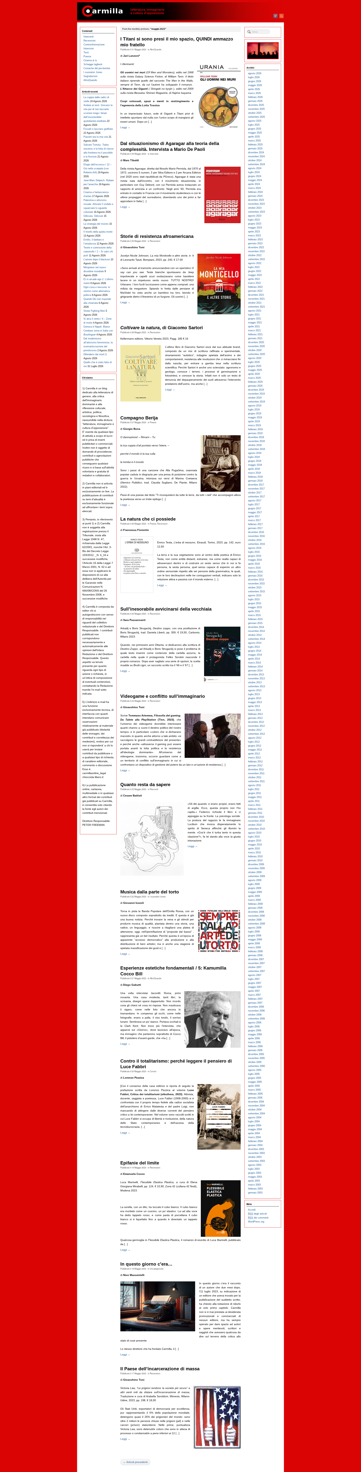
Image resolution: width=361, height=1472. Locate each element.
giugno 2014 (254, 650)
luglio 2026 (254, 77)
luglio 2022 (254, 267)
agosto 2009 (254, 880)
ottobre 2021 (255, 302)
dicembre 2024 (256, 152)
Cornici (153, 1071)
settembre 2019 (256, 401)
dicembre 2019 (256, 389)
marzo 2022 (254, 283)
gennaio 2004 (255, 1145)
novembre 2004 (256, 1105)
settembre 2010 (256, 828)
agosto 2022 (254, 263)
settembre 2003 (256, 1161)
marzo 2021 (254, 330)
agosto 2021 (254, 310)
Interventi (88, 36)
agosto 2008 (254, 927)
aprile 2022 (254, 279)
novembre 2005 (256, 1058)
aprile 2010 (254, 848)
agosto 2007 (254, 975)
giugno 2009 (254, 888)
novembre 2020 (256, 346)
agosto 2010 (254, 832)
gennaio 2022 (255, 290)
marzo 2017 (254, 520)
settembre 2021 (256, 306)
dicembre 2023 (256, 200)
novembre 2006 (256, 1010)
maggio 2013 (255, 702)
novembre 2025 (256, 109)
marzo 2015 (254, 615)
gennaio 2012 (255, 765)
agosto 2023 (254, 215)
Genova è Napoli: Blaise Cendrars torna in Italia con (98, 330)
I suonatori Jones (158, 896)
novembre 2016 (256, 536)
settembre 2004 (256, 1113)
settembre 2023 (256, 211)
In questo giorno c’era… (146, 1264)
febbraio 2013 (255, 714)
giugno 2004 (254, 1125)
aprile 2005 (254, 1085)
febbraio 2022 (255, 287)
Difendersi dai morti (94, 354)
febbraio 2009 (255, 903)
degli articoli (257, 1213)
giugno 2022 (254, 271)
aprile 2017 (254, 516)
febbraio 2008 (255, 951)
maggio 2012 (255, 749)
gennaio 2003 (255, 1192)
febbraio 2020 (255, 381)
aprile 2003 (254, 1180)
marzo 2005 (254, 1089)
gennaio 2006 (255, 1050)
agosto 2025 (254, 120)
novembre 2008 (256, 915)
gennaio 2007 (255, 1002)
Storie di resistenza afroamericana (156, 236)
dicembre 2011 (256, 769)
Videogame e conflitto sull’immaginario (162, 696)
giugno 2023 (254, 223)
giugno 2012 (254, 745)
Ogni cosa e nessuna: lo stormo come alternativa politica (96, 291)
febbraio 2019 (255, 429)
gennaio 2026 (255, 101)
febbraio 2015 (255, 619)
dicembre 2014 (256, 627)
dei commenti (258, 1217)
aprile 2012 (254, 753)
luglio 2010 (254, 836)
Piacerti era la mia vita (95, 136)
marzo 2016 (254, 567)
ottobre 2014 (255, 635)
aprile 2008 (254, 943)
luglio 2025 (254, 124)
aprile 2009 (254, 896)
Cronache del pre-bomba (96, 68)
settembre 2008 (256, 923)
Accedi (252, 1209)
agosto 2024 (254, 168)
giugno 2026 (254, 81)
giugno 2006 (254, 1030)
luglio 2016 (254, 551)
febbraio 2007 (255, 998)
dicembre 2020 (256, 342)
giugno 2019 (254, 413)
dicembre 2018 (256, 437)
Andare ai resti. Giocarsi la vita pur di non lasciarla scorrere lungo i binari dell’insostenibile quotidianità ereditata (97, 113)
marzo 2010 (254, 852)
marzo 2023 (254, 235)
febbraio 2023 (255, 239)
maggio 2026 (255, 85)
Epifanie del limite (139, 1162)
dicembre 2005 (256, 1054)
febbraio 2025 (255, 144)
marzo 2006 (254, 1042)
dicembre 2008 (256, 911)
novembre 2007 (256, 963)
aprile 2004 (254, 1133)
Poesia (153, 422)
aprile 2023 (254, 231)
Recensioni (155, 240)
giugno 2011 (254, 793)
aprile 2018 (254, 468)
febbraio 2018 (255, 476)
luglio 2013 (254, 694)
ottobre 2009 (255, 872)
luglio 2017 (254, 504)
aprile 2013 (254, 706)
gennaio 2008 (255, 955)
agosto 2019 (254, 405)
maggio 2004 (255, 1129)
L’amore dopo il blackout (96, 259)
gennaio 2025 (255, 148)
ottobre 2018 (255, 445)
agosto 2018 (254, 453)
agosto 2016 (254, 548)
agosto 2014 (254, 642)
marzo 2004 (254, 1137)
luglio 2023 (254, 219)
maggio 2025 (255, 132)
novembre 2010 (256, 820)
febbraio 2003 (255, 1188)
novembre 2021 (256, 298)
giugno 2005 (254, 1078)
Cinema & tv (90, 60)
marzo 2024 (254, 188)
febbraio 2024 (255, 192)
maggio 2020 (255, 370)
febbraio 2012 (255, 761)
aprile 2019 (254, 421)
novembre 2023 (256, 203)
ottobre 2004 (255, 1109)
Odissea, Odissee (93, 216)
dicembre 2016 (256, 532)
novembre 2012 (256, 726)
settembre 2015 (256, 591)
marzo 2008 (254, 947)
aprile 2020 (254, 374)
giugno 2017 (254, 508)
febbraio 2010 (255, 856)
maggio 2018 (255, 464)
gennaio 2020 (255, 385)
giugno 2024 (254, 176)
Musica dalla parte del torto (149, 891)
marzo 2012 (254, 757)
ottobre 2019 (255, 397)
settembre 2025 (256, 116)
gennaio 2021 (255, 338)
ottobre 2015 (255, 587)
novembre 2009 (256, 868)
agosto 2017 (254, 500)
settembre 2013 (256, 686)
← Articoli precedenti (135, 1462)
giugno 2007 (254, 983)
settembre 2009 (256, 876)
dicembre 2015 (256, 579)
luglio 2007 (254, 979)
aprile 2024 (254, 184)
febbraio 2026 (255, 97)
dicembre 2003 (256, 1149)
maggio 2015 (255, 607)
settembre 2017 (256, 496)
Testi (86, 52)
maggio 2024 (255, 180)
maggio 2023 (255, 227)
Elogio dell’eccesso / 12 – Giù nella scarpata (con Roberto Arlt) (97, 168)
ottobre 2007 (255, 967)
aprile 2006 (254, 1038)
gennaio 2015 (255, 623)
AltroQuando (155, 49)
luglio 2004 (254, 1121)
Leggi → (125, 127)
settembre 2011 (256, 781)
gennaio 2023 (255, 243)
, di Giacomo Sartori (161, 327)
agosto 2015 (254, 595)
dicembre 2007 (256, 959)
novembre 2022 (256, 251)
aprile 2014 (254, 658)
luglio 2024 (254, 172)
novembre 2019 (256, 393)
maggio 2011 (255, 797)
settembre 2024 (256, 164)
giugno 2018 (254, 461)
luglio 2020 (254, 362)
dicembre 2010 (256, 816)
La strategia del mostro (95, 223)
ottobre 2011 (254, 777)
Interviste (154, 153)
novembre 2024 (256, 156)
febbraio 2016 (255, 571)
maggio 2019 (255, 417)
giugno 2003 (254, 1172)
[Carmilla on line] (180, 11)
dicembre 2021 (256, 294)
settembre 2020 (256, 354)
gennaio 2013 (255, 718)
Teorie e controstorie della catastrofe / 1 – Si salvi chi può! (98, 251)
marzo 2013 (254, 710)
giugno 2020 (254, 366)
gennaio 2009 (255, 907)
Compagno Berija (139, 417)
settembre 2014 (256, 639)
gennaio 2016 (255, 575)
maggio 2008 (255, 939)
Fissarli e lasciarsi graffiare (98, 129)
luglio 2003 (254, 1168)
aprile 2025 (254, 136)
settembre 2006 (256, 1018)
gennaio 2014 (255, 670)
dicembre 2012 (256, 722)
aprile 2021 (254, 326)
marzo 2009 (254, 900)
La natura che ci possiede (148, 519)
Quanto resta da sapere (145, 784)
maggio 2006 (255, 1034)
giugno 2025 (254, 128)
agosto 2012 (254, 737)
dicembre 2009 (256, 864)
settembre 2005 (256, 1066)
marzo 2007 (254, 994)
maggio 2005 (255, 1081)
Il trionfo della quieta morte (97, 231)
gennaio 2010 (255, 860)
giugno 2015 (254, 603)
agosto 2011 (254, 785)
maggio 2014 (255, 654)
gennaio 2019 (255, 433)
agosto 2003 (254, 1165)
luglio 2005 (254, 1074)
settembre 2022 (256, 259)
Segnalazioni (90, 76)
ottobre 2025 (255, 112)
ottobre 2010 (255, 824)
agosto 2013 (254, 690)
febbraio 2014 (255, 666)
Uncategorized (156, 1268)
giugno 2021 (254, 318)
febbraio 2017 (255, 524)
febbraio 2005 (255, 1093)
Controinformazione (94, 44)
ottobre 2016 (255, 540)
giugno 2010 (254, 840)
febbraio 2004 (255, 1141)
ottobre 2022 (255, 255)
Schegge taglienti (92, 64)
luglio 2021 (254, 314)
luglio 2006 (254, 1026)
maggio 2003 (255, 1176)
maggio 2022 (255, 275)
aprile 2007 (254, 990)
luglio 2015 (254, 599)
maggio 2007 (255, 987)
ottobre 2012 (255, 729)
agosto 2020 (254, 358)
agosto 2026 (254, 73)
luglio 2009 (254, 884)
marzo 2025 (254, 140)
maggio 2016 (255, 559)
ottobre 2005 (255, 1062)
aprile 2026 (254, 89)
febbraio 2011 (255, 809)
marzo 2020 (254, 377)
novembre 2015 (256, 583)
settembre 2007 (256, 971)
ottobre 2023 (255, 207)
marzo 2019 (254, 425)
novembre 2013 (256, 678)
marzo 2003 (254, 1184)
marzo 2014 (254, 662)
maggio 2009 (255, 892)
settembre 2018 (256, 449)
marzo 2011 (254, 805)
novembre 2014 (256, 631)
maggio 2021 (255, 322)
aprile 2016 (254, 563)
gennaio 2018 (255, 480)
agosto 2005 (254, 1070)
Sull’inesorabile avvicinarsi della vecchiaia (166, 609)
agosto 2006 (254, 1022)
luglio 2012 (254, 741)
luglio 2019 (254, 409)
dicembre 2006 (256, 1006)
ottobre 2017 (255, 492)
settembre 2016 (256, 544)
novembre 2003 (256, 1153)
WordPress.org (256, 1221)
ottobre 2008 (255, 919)
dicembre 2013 (256, 674)
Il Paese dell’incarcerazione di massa (159, 1368)
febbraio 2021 (255, 334)
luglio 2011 (253, 789)
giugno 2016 (254, 555)
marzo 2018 (254, 472)
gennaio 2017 (255, 528)
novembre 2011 (256, 773)
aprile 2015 (254, 611)
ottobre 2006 (255, 1014)
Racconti (154, 789)
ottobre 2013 (255, 682)
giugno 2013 (254, 698)
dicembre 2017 (256, 484)
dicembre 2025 (256, 105)
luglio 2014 (254, 646)
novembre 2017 (256, 488)
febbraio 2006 (255, 1046)
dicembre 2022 (256, 247)
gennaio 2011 (255, 813)
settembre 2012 (256, 733)
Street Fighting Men (94, 310)
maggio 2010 (255, 844)
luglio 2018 (254, 457)
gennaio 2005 (255, 1097)
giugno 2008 (254, 935)
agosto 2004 (254, 1117)
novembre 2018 (256, 441)
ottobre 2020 (255, 350)
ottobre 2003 (255, 1157)
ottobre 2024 (255, 160)
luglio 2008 (254, 931)
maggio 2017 (255, 512)
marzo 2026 (254, 93)
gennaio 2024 (255, 196)
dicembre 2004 (256, 1101)
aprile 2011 (254, 801)
